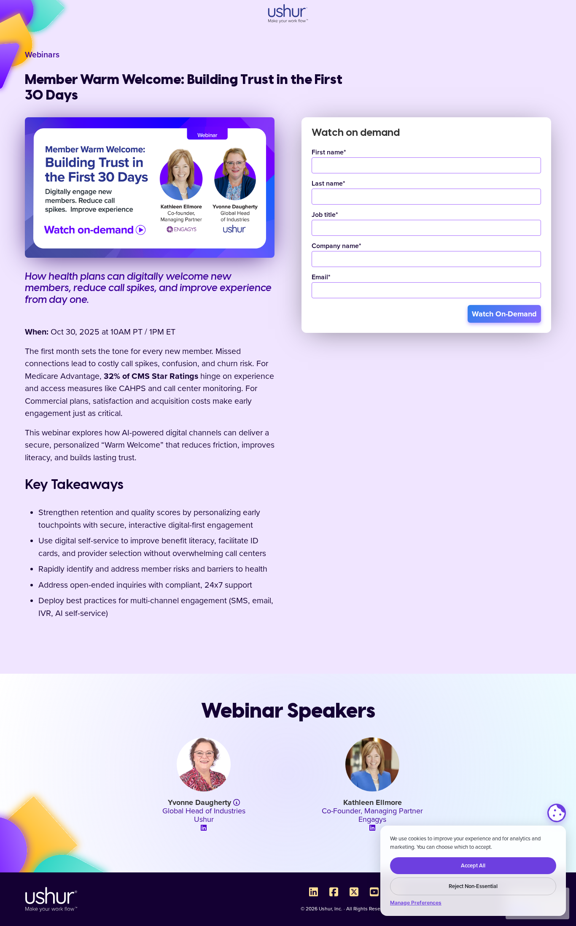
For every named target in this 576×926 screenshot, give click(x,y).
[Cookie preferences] (556, 813)
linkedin (204, 827)
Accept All (473, 865)
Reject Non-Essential (473, 886)
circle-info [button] (236, 802)
